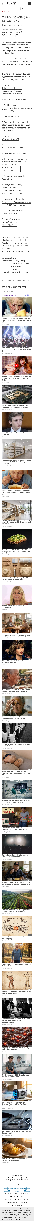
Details (8, 1219)
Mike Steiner (23, 1202)
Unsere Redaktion (11, 1202)
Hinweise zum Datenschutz (12, 1199)
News (10, 1193)
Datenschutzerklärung (16, 1196)
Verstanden (14, 1219)
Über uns (26, 1199)
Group (10, 12)
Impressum (24, 1193)
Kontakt (16, 1193)
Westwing (4, 12)
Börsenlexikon (17, 1176)
